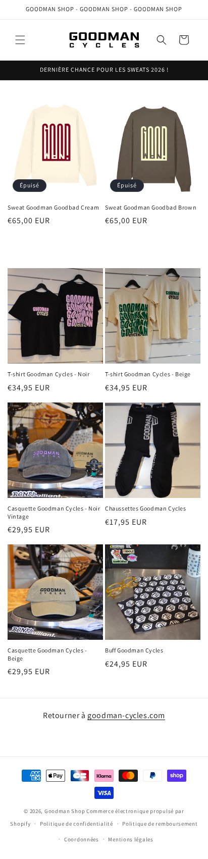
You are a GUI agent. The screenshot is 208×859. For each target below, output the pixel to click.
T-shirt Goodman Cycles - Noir (48, 374)
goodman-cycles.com (126, 715)
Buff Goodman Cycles (134, 650)
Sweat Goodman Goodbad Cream (53, 207)
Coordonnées (81, 839)
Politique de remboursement (159, 823)
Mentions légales (130, 839)
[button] (20, 40)
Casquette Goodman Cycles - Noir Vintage (54, 512)
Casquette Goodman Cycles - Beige (47, 654)
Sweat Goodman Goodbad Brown (150, 207)
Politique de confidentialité (76, 823)
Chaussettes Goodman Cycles (145, 508)
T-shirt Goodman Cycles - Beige (148, 374)
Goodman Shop (64, 811)
